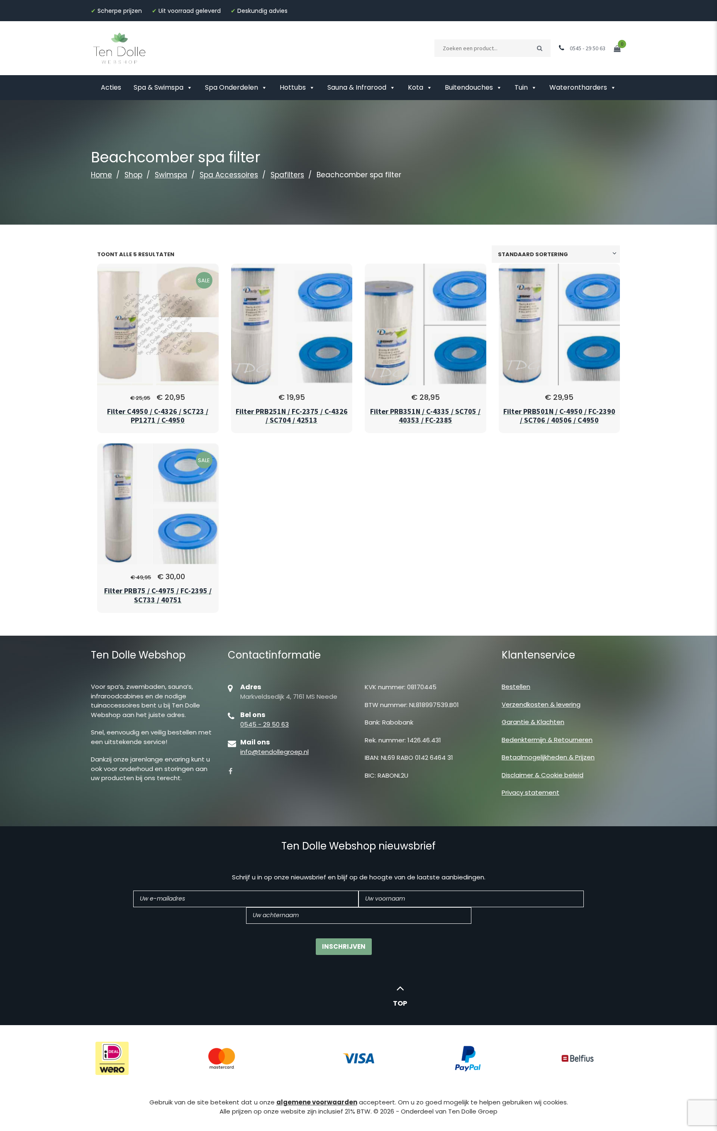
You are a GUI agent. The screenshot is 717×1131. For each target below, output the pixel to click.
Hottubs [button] (293, 87)
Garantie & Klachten (533, 721)
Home (101, 175)
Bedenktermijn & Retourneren (547, 739)
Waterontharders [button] (578, 87)
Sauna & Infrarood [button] (356, 87)
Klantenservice (538, 655)
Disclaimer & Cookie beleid (542, 775)
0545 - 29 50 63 (264, 724)
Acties (111, 87)
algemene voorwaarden (316, 1102)
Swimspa (171, 175)
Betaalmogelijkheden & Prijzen (548, 757)
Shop (133, 175)
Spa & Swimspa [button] (158, 87)
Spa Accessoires (229, 175)
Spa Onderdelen (231, 87)
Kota (415, 87)
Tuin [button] (521, 87)
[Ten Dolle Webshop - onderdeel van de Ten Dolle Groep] (119, 47)
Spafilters (287, 175)
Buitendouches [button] (469, 87)
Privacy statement (530, 792)
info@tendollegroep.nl (274, 751)
